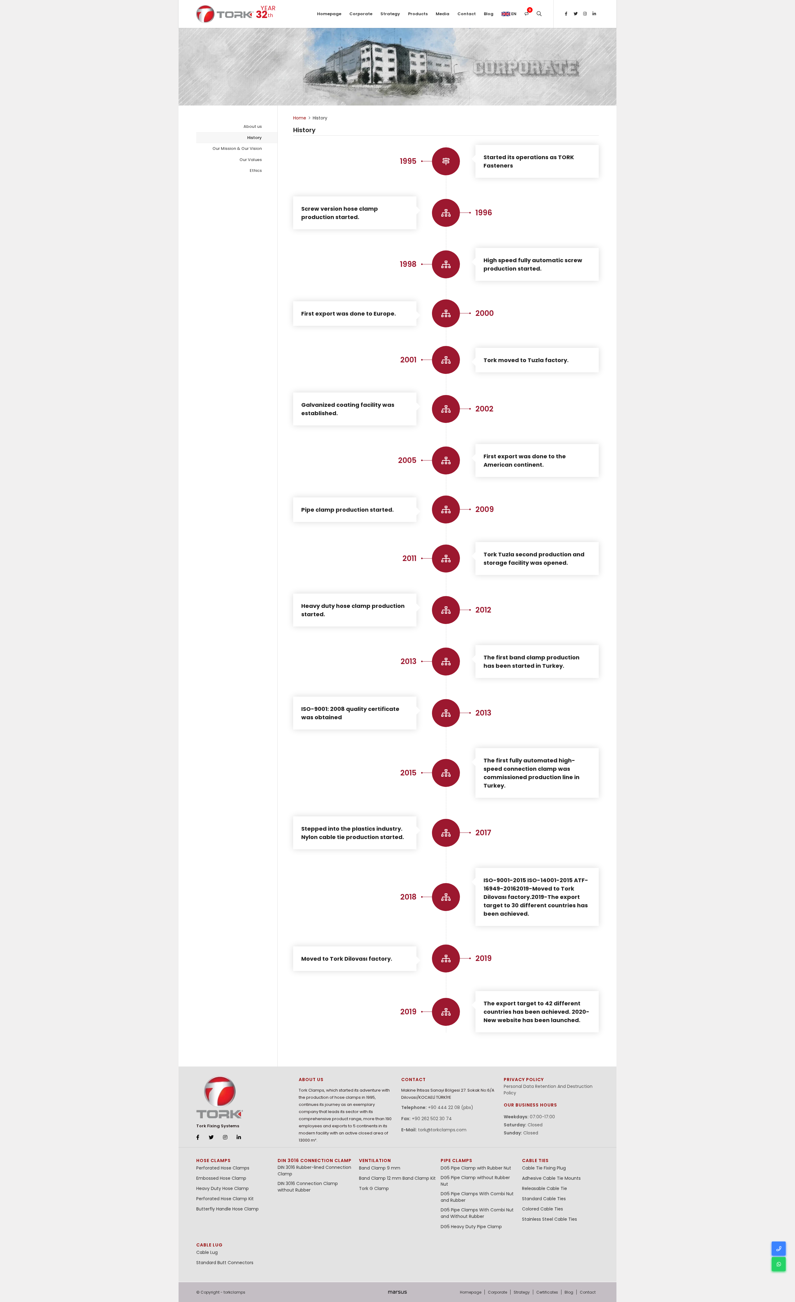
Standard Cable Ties (544, 1199)
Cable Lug (209, 1245)
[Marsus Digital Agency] (397, 1292)
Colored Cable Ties (542, 1209)
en (513, 14)
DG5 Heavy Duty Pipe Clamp (471, 1226)
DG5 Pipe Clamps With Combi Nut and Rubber (477, 1197)
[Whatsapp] (779, 1264)
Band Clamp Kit (419, 1178)
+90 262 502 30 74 (432, 1119)
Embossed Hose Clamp (221, 1178)
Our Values (250, 160)
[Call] (779, 1248)
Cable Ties (535, 1160)
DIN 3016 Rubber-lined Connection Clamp (314, 1170)
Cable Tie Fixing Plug (544, 1168)
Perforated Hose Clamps (222, 1168)
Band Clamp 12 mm (380, 1178)
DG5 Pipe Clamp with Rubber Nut (476, 1168)
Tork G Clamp (374, 1188)
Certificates (547, 1292)
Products (418, 14)
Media (442, 14)
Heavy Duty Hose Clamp (222, 1188)
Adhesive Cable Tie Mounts (551, 1178)
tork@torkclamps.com (442, 1130)
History (254, 138)
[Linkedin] (594, 14)
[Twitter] (575, 14)
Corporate (360, 14)
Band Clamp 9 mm (379, 1168)
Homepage (329, 14)
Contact (466, 14)
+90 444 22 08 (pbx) (450, 1107)
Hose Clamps (213, 1160)
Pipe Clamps (456, 1160)
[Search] (539, 14)
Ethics (256, 170)
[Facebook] (566, 14)
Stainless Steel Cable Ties (549, 1219)
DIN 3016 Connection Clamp (315, 1160)
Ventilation (375, 1160)
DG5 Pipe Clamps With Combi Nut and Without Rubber (477, 1213)
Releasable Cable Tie (544, 1188)
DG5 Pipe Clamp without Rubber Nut (475, 1180)
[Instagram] (584, 14)
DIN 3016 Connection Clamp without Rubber (308, 1186)
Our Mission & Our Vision (237, 148)
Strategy (390, 14)
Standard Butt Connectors (224, 1262)
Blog (488, 14)
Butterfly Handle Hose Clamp (227, 1209)
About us (252, 126)
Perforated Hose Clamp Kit (225, 1199)
